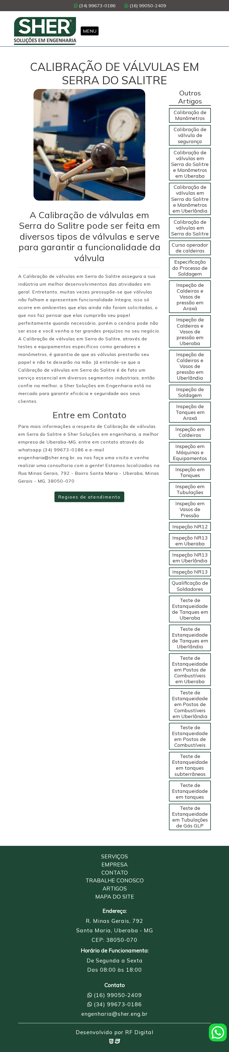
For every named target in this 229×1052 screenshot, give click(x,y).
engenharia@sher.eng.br (114, 1013)
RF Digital (139, 1032)
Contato (114, 872)
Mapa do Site (114, 896)
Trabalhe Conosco (114, 880)
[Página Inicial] (45, 31)
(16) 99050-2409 (147, 5)
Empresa (114, 864)
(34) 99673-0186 (97, 5)
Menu (89, 31)
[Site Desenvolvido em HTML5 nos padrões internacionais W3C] (111, 1041)
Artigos (114, 888)
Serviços (114, 856)
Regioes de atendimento (89, 497)
